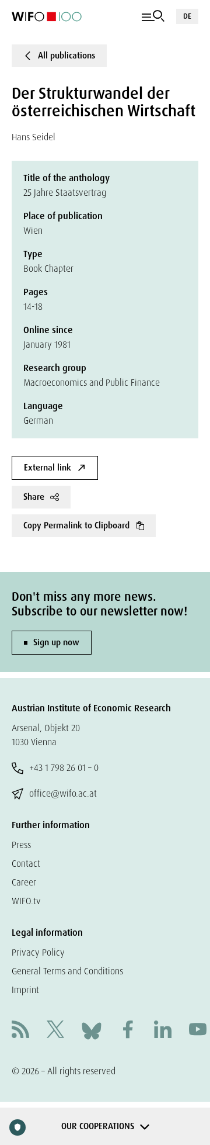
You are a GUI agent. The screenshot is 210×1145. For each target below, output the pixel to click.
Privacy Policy (38, 952)
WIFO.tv (26, 901)
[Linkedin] (163, 1030)
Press (21, 845)
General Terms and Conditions (67, 971)
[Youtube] (197, 1030)
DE (187, 16)
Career (24, 882)
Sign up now (56, 642)
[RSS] (20, 1030)
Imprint (25, 990)
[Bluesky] (92, 1030)
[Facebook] (127, 1030)
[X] (55, 1030)
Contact (26, 863)
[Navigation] (153, 16)
